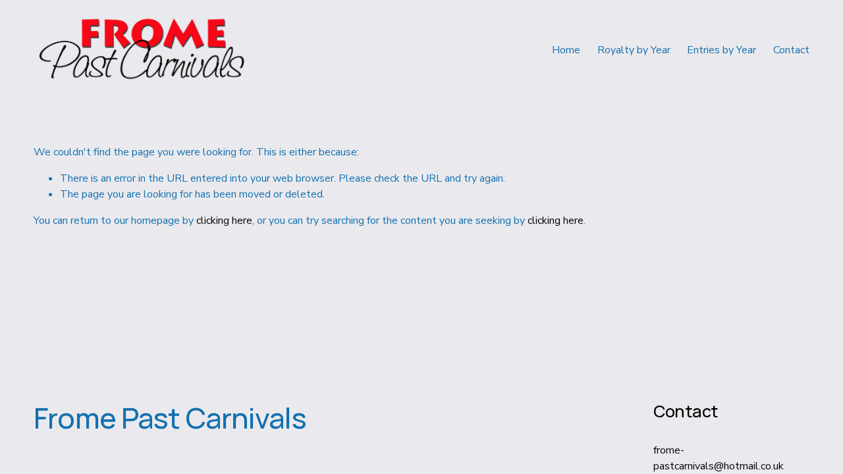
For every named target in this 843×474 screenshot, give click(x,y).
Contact (791, 50)
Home (566, 50)
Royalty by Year (633, 50)
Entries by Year (721, 50)
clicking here (224, 220)
